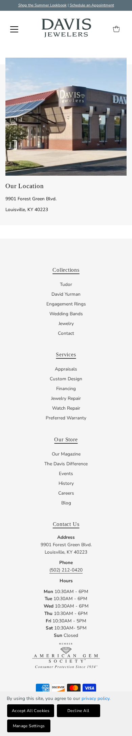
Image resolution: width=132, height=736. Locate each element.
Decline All (78, 710)
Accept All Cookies (30, 710)
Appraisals (66, 369)
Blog (66, 503)
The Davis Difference (66, 464)
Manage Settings (29, 726)
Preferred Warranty (66, 418)
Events (66, 473)
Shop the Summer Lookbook (42, 5)
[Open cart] (116, 29)
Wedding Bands (66, 314)
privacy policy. (96, 698)
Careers (66, 493)
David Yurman (66, 294)
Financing (66, 388)
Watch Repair (66, 408)
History (66, 483)
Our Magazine (66, 454)
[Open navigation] (14, 29)
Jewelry (66, 323)
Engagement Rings (66, 304)
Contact (66, 333)
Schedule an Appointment (92, 5)
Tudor (66, 284)
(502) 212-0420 (66, 570)
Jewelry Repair (66, 398)
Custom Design (66, 379)
